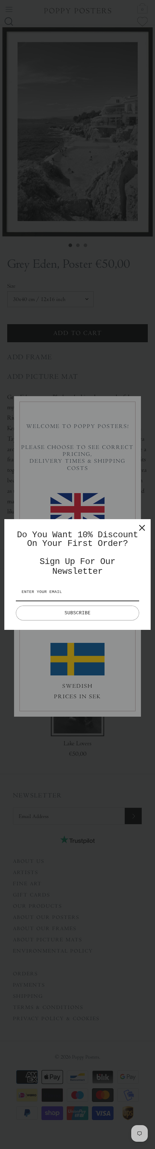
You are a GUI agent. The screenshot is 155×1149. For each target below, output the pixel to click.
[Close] (142, 528)
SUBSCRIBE (77, 613)
